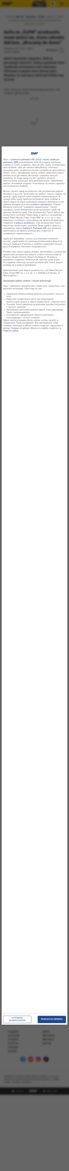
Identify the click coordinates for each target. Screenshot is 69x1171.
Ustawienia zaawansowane (17, 1019)
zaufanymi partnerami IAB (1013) (25, 160)
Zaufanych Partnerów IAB (34, 228)
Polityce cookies (11, 331)
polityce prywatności (42, 204)
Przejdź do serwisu (52, 1019)
